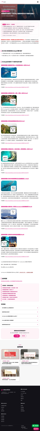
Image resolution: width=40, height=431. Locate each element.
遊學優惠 (2, 416)
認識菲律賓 (22, 410)
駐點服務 (2, 419)
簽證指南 (22, 409)
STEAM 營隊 (23, 391)
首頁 (2, 9)
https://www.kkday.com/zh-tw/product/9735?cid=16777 (16, 228)
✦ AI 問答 (36, 428)
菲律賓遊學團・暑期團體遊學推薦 (9, 295)
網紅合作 (2, 421)
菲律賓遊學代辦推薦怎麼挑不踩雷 (9, 293)
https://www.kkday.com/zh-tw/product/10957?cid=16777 (17, 172)
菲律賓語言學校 (3, 405)
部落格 (5, 9)
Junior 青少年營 (23, 393)
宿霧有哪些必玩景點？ (6, 312)
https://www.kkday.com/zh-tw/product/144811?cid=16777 (17, 115)
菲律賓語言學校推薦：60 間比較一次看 (10, 287)
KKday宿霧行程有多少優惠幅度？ (8, 320)
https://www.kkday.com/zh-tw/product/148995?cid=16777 (17, 200)
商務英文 (22, 396)
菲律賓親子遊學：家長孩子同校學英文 (9, 297)
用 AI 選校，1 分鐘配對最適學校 (8, 299)
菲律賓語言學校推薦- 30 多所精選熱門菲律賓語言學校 (11, 281)
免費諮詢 (23, 335)
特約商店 (2, 417)
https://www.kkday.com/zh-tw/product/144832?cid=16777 (17, 143)
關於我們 (2, 410)
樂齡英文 (22, 398)
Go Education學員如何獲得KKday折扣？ (9, 316)
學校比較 (2, 407)
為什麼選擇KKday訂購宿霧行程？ (8, 307)
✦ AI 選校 (16, 335)
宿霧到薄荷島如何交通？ (6, 324)
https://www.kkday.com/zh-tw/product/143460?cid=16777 (17, 256)
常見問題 (22, 407)
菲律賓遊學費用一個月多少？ (8, 289)
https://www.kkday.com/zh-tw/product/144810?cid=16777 (17, 87)
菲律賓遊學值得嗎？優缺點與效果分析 (9, 291)
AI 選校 (2, 409)
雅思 (21, 400)
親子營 (22, 394)
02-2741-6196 (23, 427)
